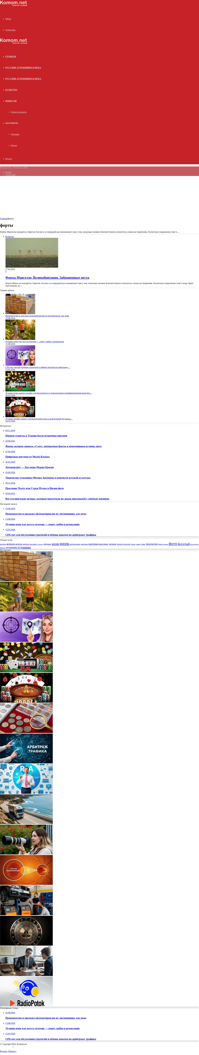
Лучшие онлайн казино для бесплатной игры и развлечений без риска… (39, 419)
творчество (152, 544)
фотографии (194, 544)
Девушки (15, 134)
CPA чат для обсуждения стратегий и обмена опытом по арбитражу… (37, 367)
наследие (127, 544)
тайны (143, 544)
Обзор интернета (19, 112)
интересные (75, 544)
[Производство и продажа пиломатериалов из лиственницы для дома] (20, 313)
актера (3, 544)
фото (173, 543)
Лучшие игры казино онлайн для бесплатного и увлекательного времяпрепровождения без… (48, 393)
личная (112, 544)
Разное (14, 145)
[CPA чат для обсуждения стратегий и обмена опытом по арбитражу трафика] (20, 365)
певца (133, 544)
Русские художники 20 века (23, 79)
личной (120, 544)
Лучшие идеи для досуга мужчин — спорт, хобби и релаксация (34, 341)
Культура (11, 90)
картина (84, 544)
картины (93, 543)
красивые (103, 544)
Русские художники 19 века (23, 67)
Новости (11, 101)
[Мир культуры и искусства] (13, 5)
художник (11, 547)
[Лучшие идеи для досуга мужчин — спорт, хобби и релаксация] (20, 339)
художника (24, 547)
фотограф (184, 544)
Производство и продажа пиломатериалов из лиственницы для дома (37, 316)
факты (161, 544)
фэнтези (2, 548)
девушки (47, 544)
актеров (10, 544)
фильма (165, 544)
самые (138, 544)
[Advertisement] (99, 197)
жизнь (64, 544)
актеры (18, 544)
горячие (40, 544)
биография (33, 544)
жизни (55, 543)
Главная (3, 218)
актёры (26, 544)
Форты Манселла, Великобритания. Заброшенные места (47, 277)
